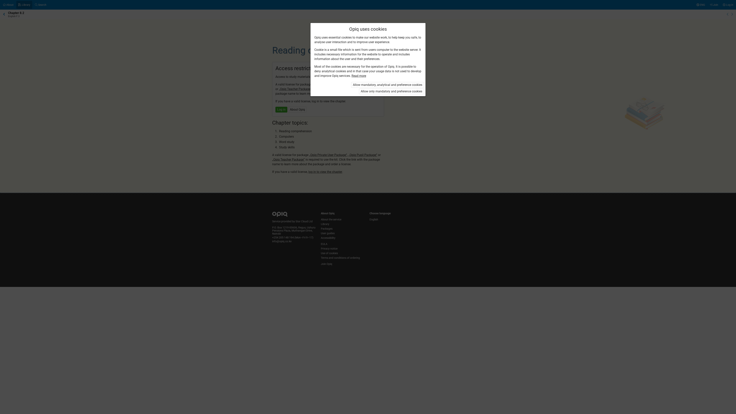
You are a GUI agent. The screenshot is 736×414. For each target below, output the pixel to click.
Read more (359, 76)
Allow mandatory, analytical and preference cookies (387, 85)
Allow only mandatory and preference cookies (391, 91)
